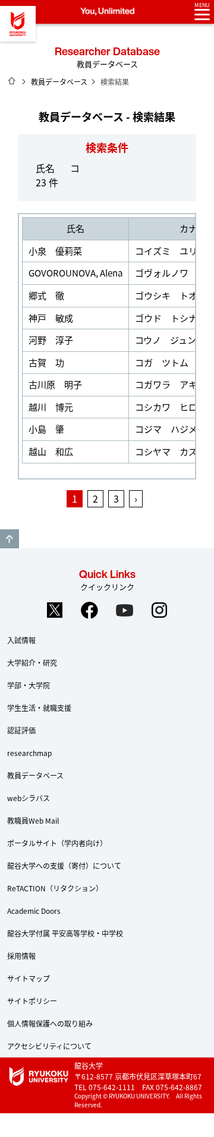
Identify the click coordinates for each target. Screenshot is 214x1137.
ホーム (12, 81)
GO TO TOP (9, 538)
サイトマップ (28, 978)
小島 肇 (46, 429)
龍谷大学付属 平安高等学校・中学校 (65, 933)
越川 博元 (51, 407)
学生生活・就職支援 (39, 708)
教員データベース (59, 82)
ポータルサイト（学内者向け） (57, 843)
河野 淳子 (51, 340)
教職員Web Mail (33, 820)
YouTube (124, 610)
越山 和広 (51, 451)
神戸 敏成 (51, 318)
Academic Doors (34, 911)
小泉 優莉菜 (55, 250)
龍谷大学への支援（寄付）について (64, 865)
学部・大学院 (28, 685)
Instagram (159, 610)
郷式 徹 (46, 295)
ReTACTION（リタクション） (55, 888)
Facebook (89, 610)
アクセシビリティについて (49, 1046)
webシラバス (28, 798)
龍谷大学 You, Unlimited (18, 24)
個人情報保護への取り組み (50, 1023)
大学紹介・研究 (32, 663)
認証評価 (21, 730)
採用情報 (21, 956)
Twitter (54, 610)
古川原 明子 (55, 384)
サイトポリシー (32, 1001)
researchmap (29, 753)
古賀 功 (46, 362)
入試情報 (21, 640)
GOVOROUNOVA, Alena (75, 272)
